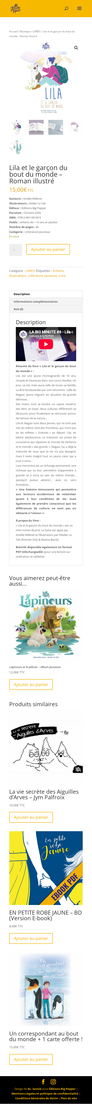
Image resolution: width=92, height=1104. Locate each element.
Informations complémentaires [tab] (36, 301)
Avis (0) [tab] (18, 309)
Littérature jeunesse (42, 276)
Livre (62, 276)
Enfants (58, 271)
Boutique (25, 31)
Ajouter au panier (48, 249)
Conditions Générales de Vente (36, 1098)
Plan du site (69, 1098)
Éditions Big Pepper (62, 1089)
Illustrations (17, 276)
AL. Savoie (35, 1089)
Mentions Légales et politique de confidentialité (45, 1093)
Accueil (13, 31)
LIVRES (37, 31)
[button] (76, 48)
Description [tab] (22, 294)
